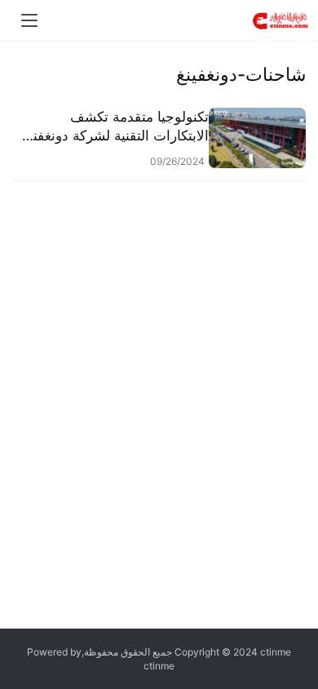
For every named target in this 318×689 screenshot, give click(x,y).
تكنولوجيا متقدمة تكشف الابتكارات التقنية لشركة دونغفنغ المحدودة (117, 127)
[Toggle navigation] (29, 20)
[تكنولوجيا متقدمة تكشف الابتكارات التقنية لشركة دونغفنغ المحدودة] (257, 138)
